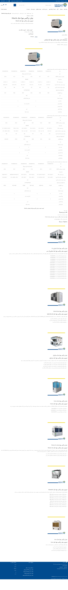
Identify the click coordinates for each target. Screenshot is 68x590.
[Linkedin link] (24, 34)
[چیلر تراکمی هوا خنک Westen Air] (56, 430)
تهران (15, 564)
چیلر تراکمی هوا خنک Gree (60, 539)
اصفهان (15, 568)
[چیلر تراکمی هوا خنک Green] (56, 386)
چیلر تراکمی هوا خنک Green (60, 401)
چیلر (25, 13)
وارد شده (57, 219)
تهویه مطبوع (29, 13)
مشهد (15, 570)
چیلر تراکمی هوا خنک (15, 13)
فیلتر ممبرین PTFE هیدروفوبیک (28, 571)
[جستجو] (15, 5)
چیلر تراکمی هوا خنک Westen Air (59, 445)
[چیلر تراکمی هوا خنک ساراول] (56, 341)
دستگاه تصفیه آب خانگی (29, 567)
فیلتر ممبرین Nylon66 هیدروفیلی (28, 575)
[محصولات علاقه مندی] (8, 5)
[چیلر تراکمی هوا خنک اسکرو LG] (56, 234)
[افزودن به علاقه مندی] (66, 281)
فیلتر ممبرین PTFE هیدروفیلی (28, 569)
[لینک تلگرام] (22, 34)
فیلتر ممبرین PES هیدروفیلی (28, 573)
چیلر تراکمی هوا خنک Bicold (60, 311)
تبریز (15, 573)
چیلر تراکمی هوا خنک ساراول (60, 355)
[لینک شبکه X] (53, 1)
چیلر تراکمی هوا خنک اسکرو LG (59, 248)
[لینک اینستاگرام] (51, 1)
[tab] (36, 36)
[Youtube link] (50, 1)
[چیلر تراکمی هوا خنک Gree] (56, 525)
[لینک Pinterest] (49, 1)
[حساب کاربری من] (10, 5)
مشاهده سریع (66, 285)
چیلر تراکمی (22, 13)
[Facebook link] (54, 1)
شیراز (15, 566)
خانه (32, 13)
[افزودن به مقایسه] (66, 246)
